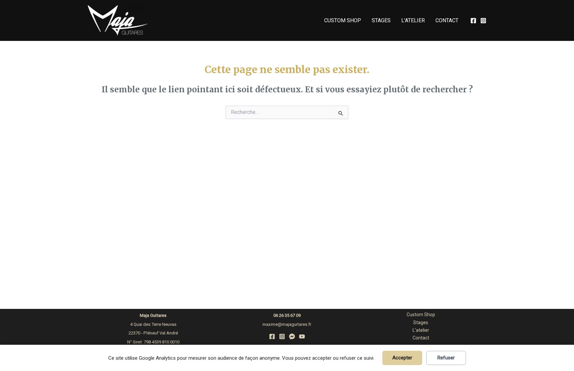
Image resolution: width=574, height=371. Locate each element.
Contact (446, 20)
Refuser (446, 358)
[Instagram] (483, 21)
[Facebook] (473, 21)
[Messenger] (292, 336)
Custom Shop (342, 20)
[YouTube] (302, 336)
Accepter (402, 358)
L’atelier (413, 20)
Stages (381, 20)
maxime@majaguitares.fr (286, 324)
